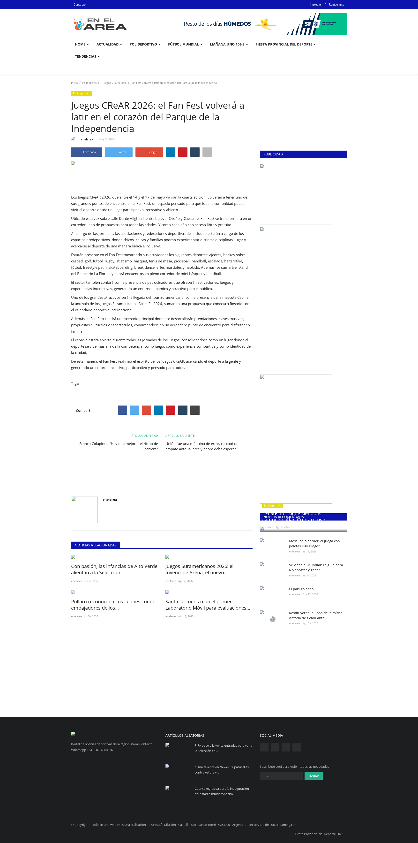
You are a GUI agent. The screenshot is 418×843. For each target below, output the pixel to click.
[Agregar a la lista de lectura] (207, 152)
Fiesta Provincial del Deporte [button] (284, 44)
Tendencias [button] (86, 56)
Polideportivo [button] (144, 44)
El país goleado (301, 589)
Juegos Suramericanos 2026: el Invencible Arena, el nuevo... (199, 569)
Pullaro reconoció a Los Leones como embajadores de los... (112, 604)
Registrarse (336, 4)
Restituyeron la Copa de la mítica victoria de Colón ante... (316, 615)
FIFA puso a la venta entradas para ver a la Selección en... (223, 748)
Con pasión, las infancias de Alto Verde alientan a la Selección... (114, 569)
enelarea (87, 139)
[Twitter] (134, 410)
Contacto (80, 4)
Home (80, 44)
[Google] (146, 410)
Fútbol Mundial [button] (184, 44)
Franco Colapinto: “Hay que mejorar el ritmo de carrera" (118, 446)
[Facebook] (122, 410)
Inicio (74, 82)
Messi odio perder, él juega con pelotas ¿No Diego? (314, 543)
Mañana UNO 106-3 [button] (228, 44)
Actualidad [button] (108, 44)
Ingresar (315, 4)
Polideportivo (90, 82)
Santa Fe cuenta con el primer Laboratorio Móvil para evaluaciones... (207, 604)
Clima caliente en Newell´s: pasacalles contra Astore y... (222, 769)
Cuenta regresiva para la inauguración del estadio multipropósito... (222, 791)
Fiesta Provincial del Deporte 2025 (319, 834)
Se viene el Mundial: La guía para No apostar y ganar (316, 567)
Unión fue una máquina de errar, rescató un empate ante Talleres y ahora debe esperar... (202, 446)
